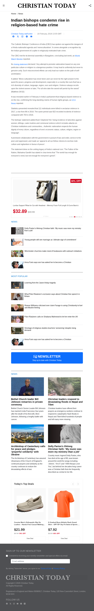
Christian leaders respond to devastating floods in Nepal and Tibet (65, 402)
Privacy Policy (59, 568)
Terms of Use (46, 568)
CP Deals (45, 216)
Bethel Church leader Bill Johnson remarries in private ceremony (27, 402)
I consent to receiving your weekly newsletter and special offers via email (38, 556)
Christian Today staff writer (22, 34)
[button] (3, 6)
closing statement (20, 64)
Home (13, 14)
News (20, 14)
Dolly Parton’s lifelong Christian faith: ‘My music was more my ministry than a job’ (64, 449)
